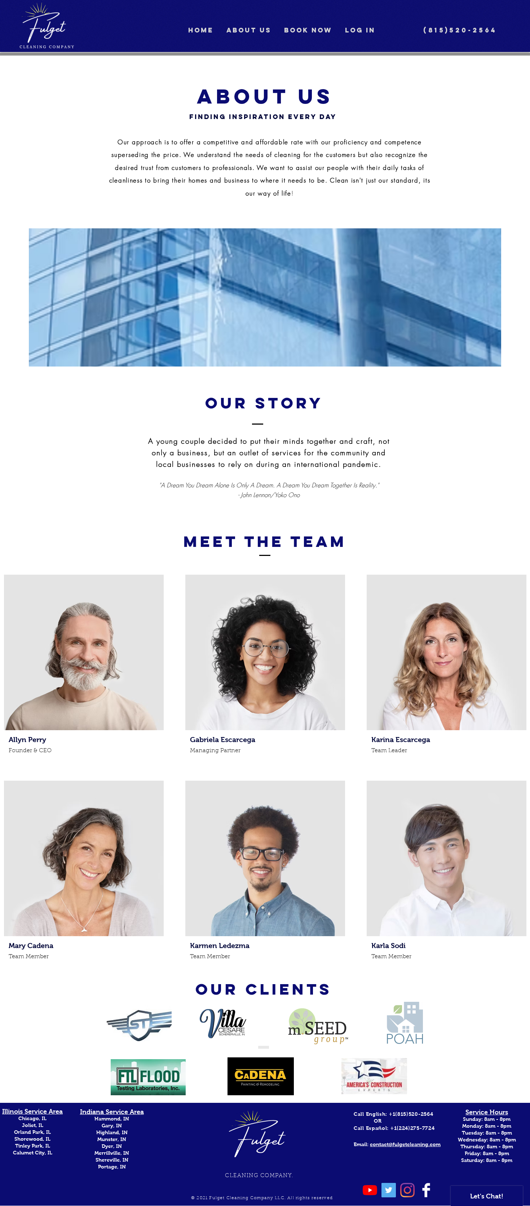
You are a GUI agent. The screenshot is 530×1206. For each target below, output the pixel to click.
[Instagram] (407, 1190)
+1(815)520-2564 (411, 1114)
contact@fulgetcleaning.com (405, 1144)
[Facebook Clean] (426, 1190)
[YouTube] (370, 1190)
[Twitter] (388, 1190)
